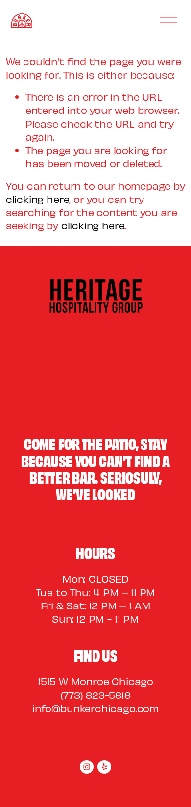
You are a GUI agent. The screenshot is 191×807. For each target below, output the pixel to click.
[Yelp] (104, 767)
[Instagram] (87, 767)
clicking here (38, 199)
